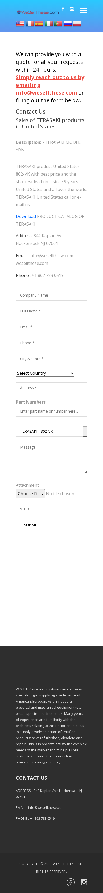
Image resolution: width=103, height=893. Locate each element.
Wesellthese (64, 863)
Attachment (27, 485)
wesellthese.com (32, 263)
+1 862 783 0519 (48, 275)
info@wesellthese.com (51, 255)
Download (26, 216)
